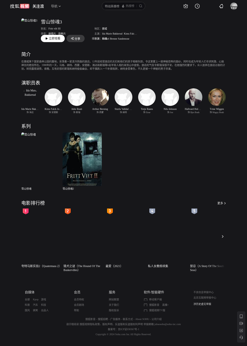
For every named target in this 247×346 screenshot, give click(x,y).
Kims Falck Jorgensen (135, 33)
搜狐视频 (20, 6)
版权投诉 (114, 310)
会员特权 (79, 299)
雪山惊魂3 (51, 22)
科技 (43, 305)
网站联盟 (114, 299)
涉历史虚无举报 (202, 304)
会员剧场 (79, 305)
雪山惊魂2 (68, 188)
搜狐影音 (154, 305)
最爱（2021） (114, 266)
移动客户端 (155, 299)
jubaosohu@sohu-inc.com (167, 324)
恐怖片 (62, 33)
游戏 (43, 299)
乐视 (104, 38)
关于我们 (114, 305)
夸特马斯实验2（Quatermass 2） (41, 266)
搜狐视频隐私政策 (90, 324)
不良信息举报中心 (203, 292)
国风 (27, 310)
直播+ (165, 305)
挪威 (104, 28)
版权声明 (107, 324)
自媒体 (30, 292)
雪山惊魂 (26, 188)
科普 (27, 305)
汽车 (35, 305)
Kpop (36, 299)
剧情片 (52, 33)
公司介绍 (157, 319)
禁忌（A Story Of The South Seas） (207, 268)
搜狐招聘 (103, 319)
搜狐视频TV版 (157, 310)
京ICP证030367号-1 (128, 329)
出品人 (45, 310)
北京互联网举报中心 (204, 297)
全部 (27, 299)
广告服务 (115, 319)
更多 (220, 203)
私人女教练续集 (158, 266)
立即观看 (54, 38)
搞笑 (35, 310)
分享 (77, 38)
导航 (54, 6)
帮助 (76, 310)
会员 (77, 292)
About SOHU (142, 319)
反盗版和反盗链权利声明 (129, 324)
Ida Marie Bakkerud (112, 33)
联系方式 (128, 319)
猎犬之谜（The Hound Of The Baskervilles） (81, 268)
